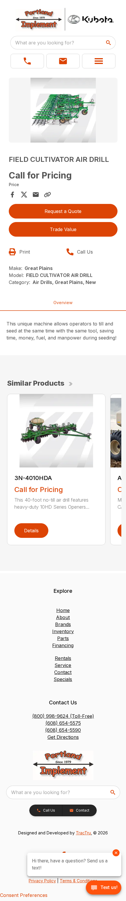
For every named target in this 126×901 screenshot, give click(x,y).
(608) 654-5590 (63, 730)
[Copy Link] (47, 194)
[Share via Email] (35, 194)
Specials (63, 679)
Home (63, 610)
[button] (27, 61)
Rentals (63, 658)
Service (63, 665)
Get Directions (63, 737)
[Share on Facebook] (12, 194)
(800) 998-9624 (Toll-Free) (63, 716)
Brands (63, 624)
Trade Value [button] (63, 229)
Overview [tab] (63, 302)
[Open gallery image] (63, 110)
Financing (63, 645)
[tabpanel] (63, 111)
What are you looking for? (44, 43)
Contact (62, 672)
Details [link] (31, 530)
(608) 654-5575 (63, 723)
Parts (63, 638)
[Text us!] (103, 888)
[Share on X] (24, 194)
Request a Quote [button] (63, 211)
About (63, 617)
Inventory (63, 631)
